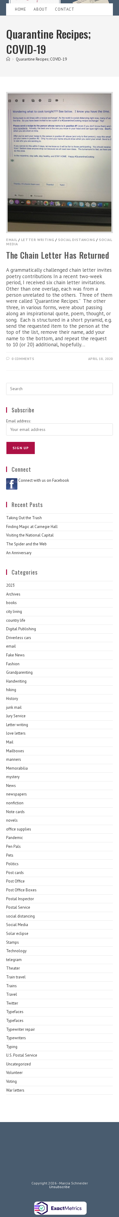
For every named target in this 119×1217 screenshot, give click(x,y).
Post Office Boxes (21, 890)
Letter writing (37, 239)
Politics (12, 863)
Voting (11, 1081)
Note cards (15, 811)
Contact (64, 9)
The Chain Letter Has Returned (57, 255)
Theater (13, 968)
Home (20, 9)
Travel (11, 994)
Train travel (16, 977)
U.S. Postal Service (21, 1055)
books (11, 602)
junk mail (14, 707)
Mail (9, 742)
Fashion (13, 663)
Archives (13, 594)
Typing (11, 1046)
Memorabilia (17, 768)
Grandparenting (19, 672)
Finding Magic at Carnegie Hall (32, 526)
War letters (15, 1090)
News (11, 785)
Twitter (12, 1003)
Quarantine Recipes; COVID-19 (41, 59)
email (11, 239)
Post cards (15, 872)
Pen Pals (13, 846)
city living (14, 611)
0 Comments (23, 359)
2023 (10, 585)
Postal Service (18, 907)
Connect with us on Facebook (43, 480)
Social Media (17, 924)
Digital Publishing (21, 628)
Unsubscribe (59, 1186)
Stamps (12, 942)
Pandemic (14, 837)
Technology (16, 950)
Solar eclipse (17, 933)
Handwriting (16, 681)
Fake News (15, 655)
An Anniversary (18, 552)
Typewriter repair (20, 1029)
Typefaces (14, 1011)
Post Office (15, 881)
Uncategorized (18, 1064)
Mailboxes (15, 751)
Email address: (18, 421)
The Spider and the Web (26, 544)
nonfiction (14, 803)
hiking (11, 689)
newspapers (16, 794)
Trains (11, 985)
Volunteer (14, 1072)
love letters (16, 733)
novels (12, 820)
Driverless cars (18, 637)
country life (15, 620)
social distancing (76, 239)
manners (13, 759)
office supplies (18, 829)
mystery (13, 776)
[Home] (8, 59)
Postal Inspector (20, 898)
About (40, 9)
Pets (9, 855)
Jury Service (16, 716)
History (12, 698)
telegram (14, 959)
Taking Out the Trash (24, 517)
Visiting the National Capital (30, 535)
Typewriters (16, 1037)
